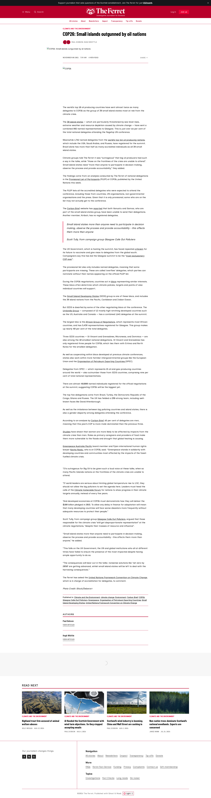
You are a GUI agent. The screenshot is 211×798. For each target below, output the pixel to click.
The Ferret (88, 793)
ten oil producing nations (132, 140)
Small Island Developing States (83, 296)
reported (97, 208)
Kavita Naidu (76, 449)
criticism (139, 249)
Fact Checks (108, 778)
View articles (68, 625)
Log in (173, 12)
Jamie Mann (154, 732)
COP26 (142, 597)
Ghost (111, 793)
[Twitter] (29, 757)
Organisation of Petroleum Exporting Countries (101, 361)
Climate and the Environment (77, 29)
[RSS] (34, 757)
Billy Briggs (27, 728)
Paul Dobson (77, 42)
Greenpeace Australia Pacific (77, 446)
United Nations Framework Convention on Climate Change (118, 577)
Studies (66, 431)
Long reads (122, 778)
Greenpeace (93, 600)
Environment (120, 597)
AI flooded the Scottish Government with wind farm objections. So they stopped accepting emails (84, 724)
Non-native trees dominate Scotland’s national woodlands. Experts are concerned (168, 724)
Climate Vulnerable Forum (87, 490)
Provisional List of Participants (84, 179)
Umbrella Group (71, 310)
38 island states (75, 122)
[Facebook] (24, 757)
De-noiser (135, 778)
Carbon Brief (73, 208)
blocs (113, 281)
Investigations (93, 778)
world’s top (113, 140)
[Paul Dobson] (65, 42)
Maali (118, 793)
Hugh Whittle (90, 42)
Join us (184, 12)
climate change (107, 597)
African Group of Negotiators (100, 322)
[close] (208, 3)
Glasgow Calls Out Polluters (111, 519)
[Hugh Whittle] (68, 42)
